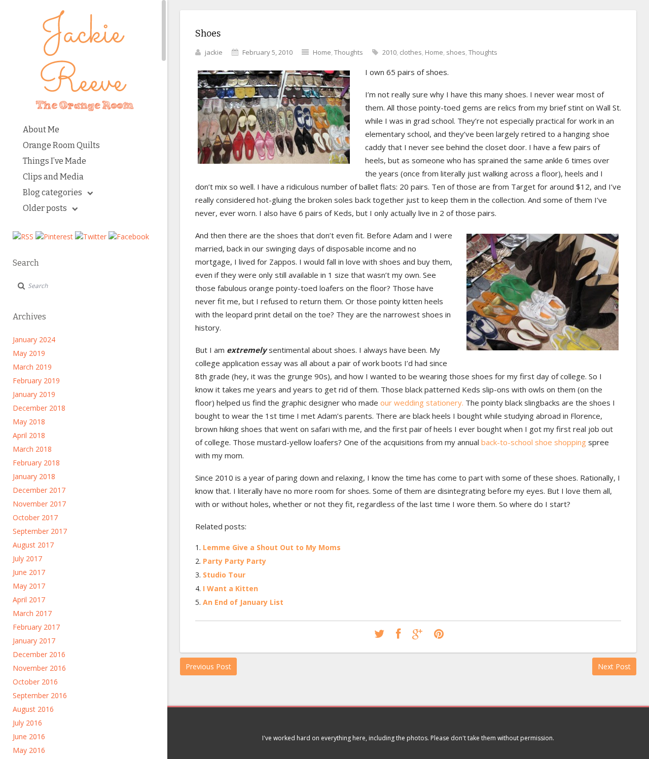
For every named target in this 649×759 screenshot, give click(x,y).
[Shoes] (379, 634)
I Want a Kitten (230, 588)
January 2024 (34, 339)
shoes (455, 52)
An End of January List (243, 602)
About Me (41, 129)
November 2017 (39, 504)
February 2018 (36, 462)
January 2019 (34, 394)
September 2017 (40, 531)
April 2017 (29, 599)
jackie (214, 52)
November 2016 (39, 668)
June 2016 (29, 736)
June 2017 (29, 572)
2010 (389, 52)
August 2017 (33, 545)
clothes (411, 52)
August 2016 (33, 709)
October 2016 (35, 681)
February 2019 (36, 380)
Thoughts (348, 52)
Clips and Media (53, 177)
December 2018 (39, 408)
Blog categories (52, 192)
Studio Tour (224, 575)
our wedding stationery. (422, 402)
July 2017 (27, 558)
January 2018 (34, 476)
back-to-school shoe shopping (532, 442)
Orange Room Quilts (61, 145)
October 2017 (35, 517)
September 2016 (40, 695)
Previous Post (208, 666)
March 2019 (32, 367)
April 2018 (29, 435)
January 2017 (34, 640)
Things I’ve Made (54, 161)
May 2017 (29, 586)
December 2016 (39, 654)
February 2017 (36, 627)
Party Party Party (234, 561)
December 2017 (39, 490)
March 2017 (32, 613)
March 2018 (32, 449)
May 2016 (29, 750)
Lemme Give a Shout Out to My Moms (272, 547)
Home (322, 52)
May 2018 (29, 421)
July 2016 (27, 723)
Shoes (208, 33)
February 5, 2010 (267, 52)
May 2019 (29, 353)
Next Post (614, 666)
